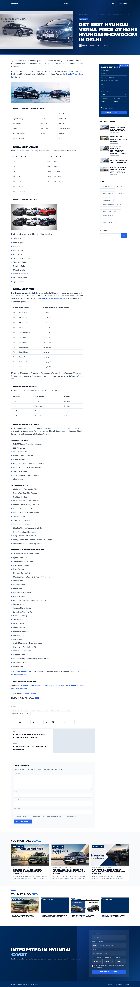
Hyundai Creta (108, 189)
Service (120, 204)
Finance (117, 98)
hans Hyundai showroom (39, 710)
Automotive (107, 200)
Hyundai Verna (108, 204)
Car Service (107, 186)
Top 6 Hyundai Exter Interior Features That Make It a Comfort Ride (113, 916)
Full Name (105, 70)
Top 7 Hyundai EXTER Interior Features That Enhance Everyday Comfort (108, 872)
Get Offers (122, 3)
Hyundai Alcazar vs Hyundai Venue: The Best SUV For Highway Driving (83, 916)
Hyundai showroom (27, 671)
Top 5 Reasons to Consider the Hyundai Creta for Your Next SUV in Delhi (68, 872)
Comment (17, 773)
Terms (126, 984)
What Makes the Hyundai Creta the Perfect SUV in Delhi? (54, 915)
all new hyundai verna (20, 710)
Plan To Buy (105, 91)
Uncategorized (108, 222)
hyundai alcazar (109, 211)
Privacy (110, 984)
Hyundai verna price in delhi (61, 710)
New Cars (87, 15)
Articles (64, 3)
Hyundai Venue (108, 215)
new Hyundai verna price (20, 713)
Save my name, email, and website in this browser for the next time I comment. (47, 816)
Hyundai (120, 193)
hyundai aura (107, 197)
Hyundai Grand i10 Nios (111, 207)
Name (16, 791)
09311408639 (40, 698)
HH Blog (15, 3)
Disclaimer (119, 984)
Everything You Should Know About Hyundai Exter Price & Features (27, 872)
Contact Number (107, 77)
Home (81, 15)
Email (16, 799)
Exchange (104, 98)
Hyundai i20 (107, 218)
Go (125, 236)
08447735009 (30, 693)
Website (17, 808)
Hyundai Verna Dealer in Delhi (54, 299)
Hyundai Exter (108, 193)
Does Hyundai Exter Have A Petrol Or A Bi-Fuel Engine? (23, 915)
